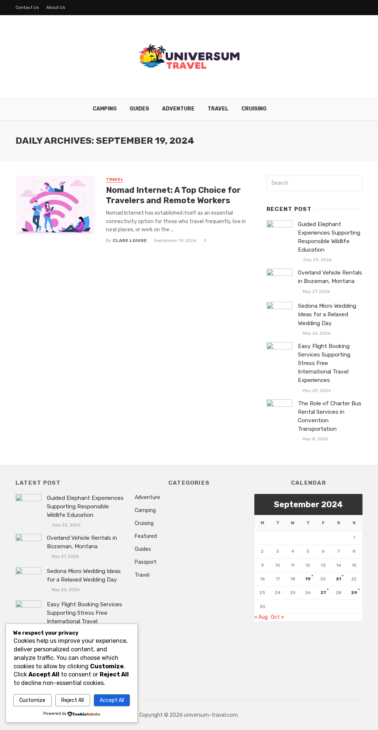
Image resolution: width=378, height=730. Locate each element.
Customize (32, 700)
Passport (146, 562)
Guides (139, 109)
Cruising (254, 109)
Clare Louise (130, 240)
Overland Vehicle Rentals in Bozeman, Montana (330, 276)
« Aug (261, 617)
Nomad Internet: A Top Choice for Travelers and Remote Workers (173, 195)
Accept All (112, 700)
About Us (55, 7)
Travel (217, 109)
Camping (105, 109)
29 (354, 592)
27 (323, 592)
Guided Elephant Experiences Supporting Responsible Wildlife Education (329, 237)
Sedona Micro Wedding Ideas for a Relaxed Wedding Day (327, 314)
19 (308, 578)
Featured (146, 536)
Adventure (178, 109)
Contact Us (27, 7)
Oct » (277, 617)
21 (338, 578)
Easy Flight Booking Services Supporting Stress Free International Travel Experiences (324, 363)
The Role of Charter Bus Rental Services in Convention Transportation (329, 416)
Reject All (72, 700)
